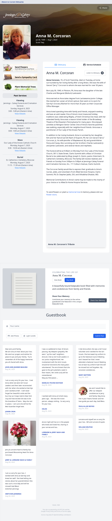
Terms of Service (62, 511)
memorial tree (74, 192)
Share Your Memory (97, 300)
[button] (19, 433)
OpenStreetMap (58, 515)
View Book (57, 280)
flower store (51, 194)
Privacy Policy (50, 511)
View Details (20, 114)
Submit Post (99, 336)
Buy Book (69, 280)
